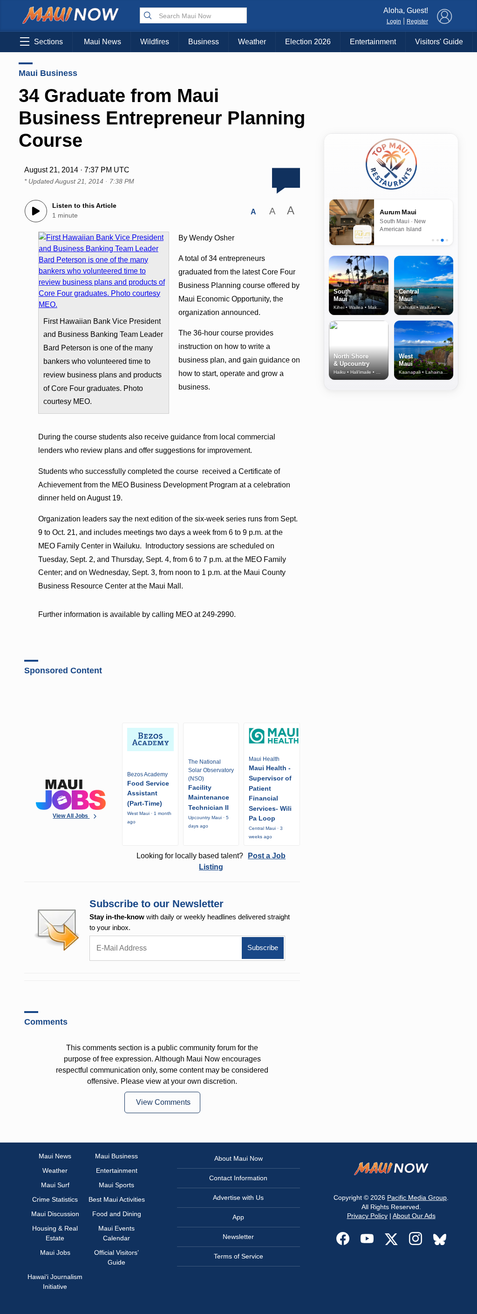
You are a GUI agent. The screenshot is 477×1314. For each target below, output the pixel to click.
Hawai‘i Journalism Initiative (54, 1281)
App (238, 1217)
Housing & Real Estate (55, 1233)
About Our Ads (414, 1215)
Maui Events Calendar (116, 1233)
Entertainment (373, 42)
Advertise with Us (238, 1197)
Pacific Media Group (417, 1197)
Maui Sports (116, 1185)
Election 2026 (308, 42)
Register (417, 21)
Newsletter (238, 1236)
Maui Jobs (55, 1252)
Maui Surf (55, 1185)
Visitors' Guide (439, 42)
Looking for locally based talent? (211, 861)
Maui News (102, 42)
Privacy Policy (367, 1215)
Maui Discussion (55, 1214)
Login (394, 21)
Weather (252, 42)
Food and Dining (116, 1214)
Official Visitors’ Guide (116, 1257)
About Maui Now (238, 1158)
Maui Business (48, 73)
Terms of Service (238, 1256)
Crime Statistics (55, 1199)
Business (203, 42)
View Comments (163, 1102)
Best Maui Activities (117, 1199)
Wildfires (154, 42)
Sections (48, 42)
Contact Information (238, 1178)
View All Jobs (71, 816)
